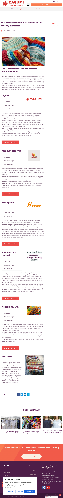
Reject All (20, 491)
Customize (10, 491)
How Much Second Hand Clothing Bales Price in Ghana (10, 432)
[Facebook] (54, 1)
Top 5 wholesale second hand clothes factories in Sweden (31, 431)
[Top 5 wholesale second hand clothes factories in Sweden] (31, 422)
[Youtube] (57, 1)
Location (7, 102)
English (49, 496)
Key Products (8, 109)
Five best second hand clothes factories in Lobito (52, 432)
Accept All (30, 491)
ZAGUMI (22, 496)
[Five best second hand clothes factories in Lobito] (52, 422)
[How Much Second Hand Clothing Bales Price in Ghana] (11, 422)
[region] (20, 486)
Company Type (9, 105)
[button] (12, 102)
